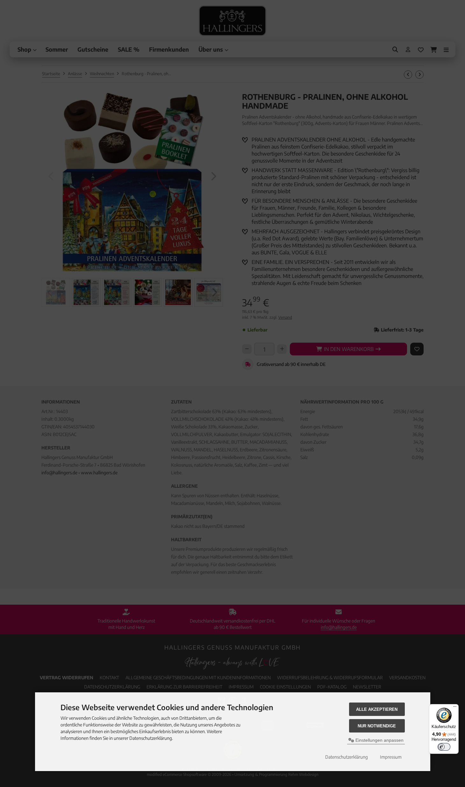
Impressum (391, 757)
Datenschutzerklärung (346, 757)
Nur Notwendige (377, 726)
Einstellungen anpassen (379, 740)
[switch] (444, 747)
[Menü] (455, 708)
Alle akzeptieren (376, 709)
